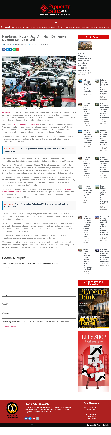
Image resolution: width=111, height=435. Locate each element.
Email (5, 304)
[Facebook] (26, 418)
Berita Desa (91, 410)
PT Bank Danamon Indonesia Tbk (25, 124)
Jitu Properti (91, 418)
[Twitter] (30, 418)
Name (5, 295)
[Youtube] (33, 418)
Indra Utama (91, 416)
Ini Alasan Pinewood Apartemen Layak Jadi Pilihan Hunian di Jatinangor (87, 192)
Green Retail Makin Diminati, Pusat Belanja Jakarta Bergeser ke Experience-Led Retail (87, 259)
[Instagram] (37, 418)
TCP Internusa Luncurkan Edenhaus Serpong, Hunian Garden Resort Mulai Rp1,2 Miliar (87, 226)
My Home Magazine (91, 407)
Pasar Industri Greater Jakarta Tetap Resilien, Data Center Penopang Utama (104, 195)
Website (5, 313)
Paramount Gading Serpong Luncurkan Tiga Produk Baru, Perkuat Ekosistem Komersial (104, 225)
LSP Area (91, 412)
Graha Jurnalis (91, 414)
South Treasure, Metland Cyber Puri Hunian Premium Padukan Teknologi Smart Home (85, 62)
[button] (55, 22)
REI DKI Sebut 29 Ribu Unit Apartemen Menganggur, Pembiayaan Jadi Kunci (78, 27)
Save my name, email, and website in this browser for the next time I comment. (36, 321)
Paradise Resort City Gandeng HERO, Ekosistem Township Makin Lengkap (87, 111)
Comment (7, 267)
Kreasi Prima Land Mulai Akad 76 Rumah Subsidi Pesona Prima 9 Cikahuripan (105, 110)
